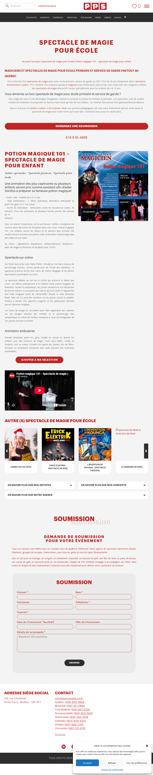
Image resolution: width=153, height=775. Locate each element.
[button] (147, 745)
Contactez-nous (47, 6)
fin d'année (54, 108)
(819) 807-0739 (80, 710)
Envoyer (74, 663)
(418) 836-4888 (74, 702)
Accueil (25, 61)
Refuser (112, 762)
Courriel (22, 612)
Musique (117, 17)
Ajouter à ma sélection (39, 360)
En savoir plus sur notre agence (30, 495)
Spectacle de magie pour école (58, 61)
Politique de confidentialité (112, 769)
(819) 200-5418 (79, 717)
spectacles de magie (37, 81)
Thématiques (72, 17)
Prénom (22, 592)
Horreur (107, 17)
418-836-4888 (76, 137)
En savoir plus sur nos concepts (103, 485)
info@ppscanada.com (69, 698)
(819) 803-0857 (83, 713)
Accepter (87, 762)
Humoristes (44, 17)
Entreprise (23, 602)
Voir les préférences (137, 762)
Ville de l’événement (88, 622)
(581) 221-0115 (76, 728)
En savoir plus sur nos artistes (29, 485)
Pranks (98, 17)
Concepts (35, 61)
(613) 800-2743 (74, 725)
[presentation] (7, 451)
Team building (86, 17)
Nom (79, 592)
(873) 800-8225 (76, 721)
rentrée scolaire (38, 108)
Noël (64, 108)
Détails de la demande (31, 632)
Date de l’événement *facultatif (35, 622)
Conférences (58, 17)
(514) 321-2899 (76, 706)
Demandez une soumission (76, 126)
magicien (72, 84)
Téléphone (83, 602)
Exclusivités (31, 17)
